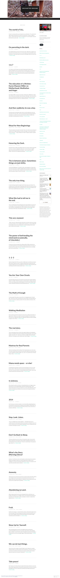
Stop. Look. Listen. (16, 417)
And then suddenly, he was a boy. (22, 108)
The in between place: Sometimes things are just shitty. (22, 162)
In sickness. (13, 381)
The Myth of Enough (17, 293)
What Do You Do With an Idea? (44, 175)
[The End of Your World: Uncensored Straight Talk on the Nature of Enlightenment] (50, 189)
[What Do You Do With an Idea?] (50, 176)
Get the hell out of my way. (43, 90)
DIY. (40, 79)
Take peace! (14, 561)
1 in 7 (11, 65)
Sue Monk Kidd (41, 182)
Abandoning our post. (17, 490)
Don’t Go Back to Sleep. (18, 435)
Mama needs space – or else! (20, 363)
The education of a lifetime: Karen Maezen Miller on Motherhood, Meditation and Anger (20, 87)
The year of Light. (42, 149)
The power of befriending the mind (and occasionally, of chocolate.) (21, 237)
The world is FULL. (16, 30)
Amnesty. (12, 472)
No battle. (41, 124)
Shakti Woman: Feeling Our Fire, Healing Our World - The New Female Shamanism (44, 185)
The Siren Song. (42, 62)
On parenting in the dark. (19, 47)
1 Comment (16, 312)
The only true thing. (17, 180)
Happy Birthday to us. (43, 96)
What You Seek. (42, 161)
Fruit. (11, 507)
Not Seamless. (42, 135)
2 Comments (18, 31)
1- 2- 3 (11, 257)
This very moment (16, 218)
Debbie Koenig (41, 199)
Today (40, 159)
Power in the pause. (42, 81)
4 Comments (16, 92)
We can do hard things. (18, 544)
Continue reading (21, 37)
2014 (11, 400)
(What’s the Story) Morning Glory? (44, 53)
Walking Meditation (17, 310)
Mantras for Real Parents (19, 345)
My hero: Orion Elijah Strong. (44, 142)
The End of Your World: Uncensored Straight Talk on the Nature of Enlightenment (44, 189)
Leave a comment (18, 127)
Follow (41, 44)
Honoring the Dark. (17, 143)
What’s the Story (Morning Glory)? (16, 453)
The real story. (15, 328)
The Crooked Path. (42, 116)
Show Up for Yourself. (17, 525)
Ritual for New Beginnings (19, 125)
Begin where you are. (42, 74)
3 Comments (17, 202)
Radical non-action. (42, 131)
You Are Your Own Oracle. (19, 275)
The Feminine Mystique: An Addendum (45, 144)
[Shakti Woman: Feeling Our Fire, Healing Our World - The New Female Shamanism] (50, 185)
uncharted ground (30, 8)
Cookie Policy (15, 576)
